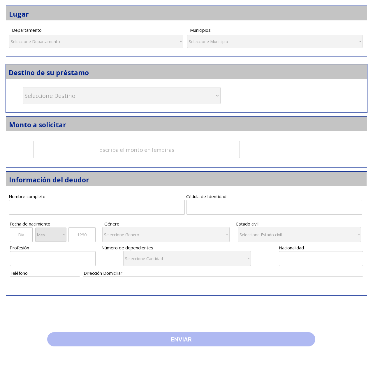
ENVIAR (181, 339)
